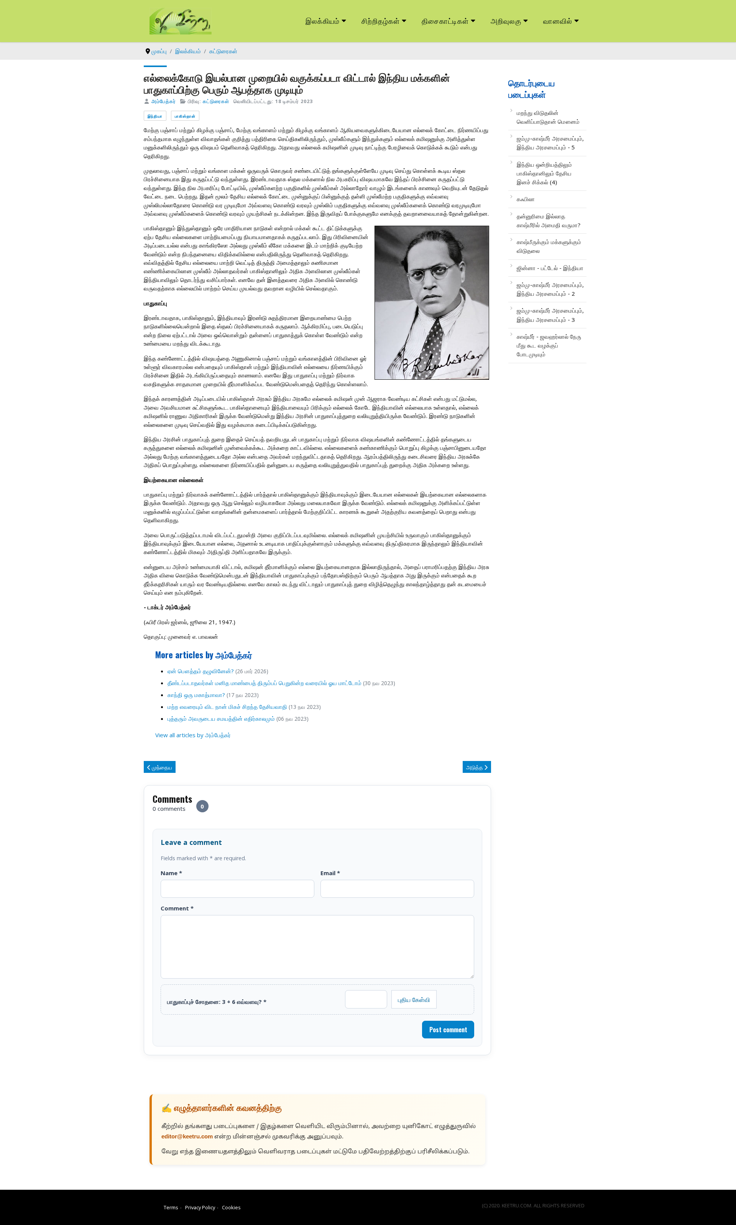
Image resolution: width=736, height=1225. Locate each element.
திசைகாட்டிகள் (445, 20)
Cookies (231, 1207)
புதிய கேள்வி (414, 999)
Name (171, 873)
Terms (171, 1207)
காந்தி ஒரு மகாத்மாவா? (196, 695)
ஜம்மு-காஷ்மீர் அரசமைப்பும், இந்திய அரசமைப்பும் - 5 (550, 142)
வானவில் (557, 20)
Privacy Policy (200, 1207)
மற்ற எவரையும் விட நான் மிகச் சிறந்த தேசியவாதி (227, 706)
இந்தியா (155, 116)
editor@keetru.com (187, 1137)
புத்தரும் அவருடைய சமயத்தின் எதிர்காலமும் (221, 718)
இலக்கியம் (323, 20)
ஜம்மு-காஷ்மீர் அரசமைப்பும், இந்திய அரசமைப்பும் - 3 (550, 315)
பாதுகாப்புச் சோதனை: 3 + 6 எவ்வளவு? (216, 1001)
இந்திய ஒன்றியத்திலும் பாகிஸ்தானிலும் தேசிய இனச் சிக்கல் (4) (544, 173)
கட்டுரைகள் (216, 101)
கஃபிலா (526, 199)
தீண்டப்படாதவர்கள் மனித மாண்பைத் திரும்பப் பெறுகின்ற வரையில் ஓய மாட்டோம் (264, 683)
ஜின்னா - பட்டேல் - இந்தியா (550, 268)
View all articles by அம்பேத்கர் (193, 735)
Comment (177, 908)
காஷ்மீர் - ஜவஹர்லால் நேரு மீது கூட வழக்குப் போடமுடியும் (549, 345)
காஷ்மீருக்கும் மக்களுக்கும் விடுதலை (549, 246)
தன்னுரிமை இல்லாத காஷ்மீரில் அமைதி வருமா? (548, 220)
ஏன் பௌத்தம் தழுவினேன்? (201, 671)
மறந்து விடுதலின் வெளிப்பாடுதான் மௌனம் (548, 117)
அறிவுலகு (506, 20)
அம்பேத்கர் (163, 101)
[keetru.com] (181, 20)
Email (330, 873)
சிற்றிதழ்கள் (380, 20)
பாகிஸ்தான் (185, 116)
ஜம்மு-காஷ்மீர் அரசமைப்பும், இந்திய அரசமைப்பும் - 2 (550, 289)
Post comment (448, 1029)
